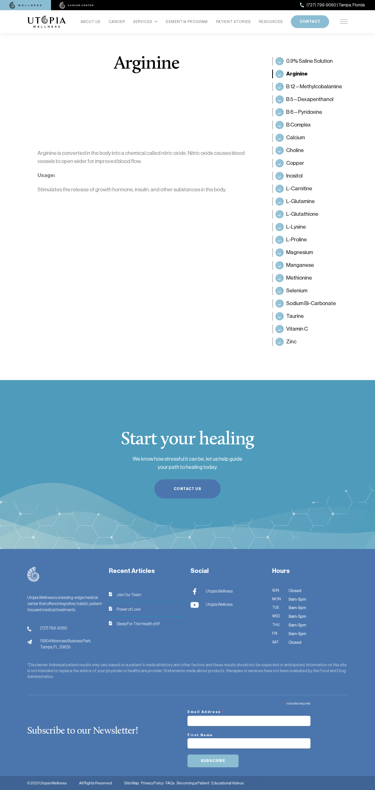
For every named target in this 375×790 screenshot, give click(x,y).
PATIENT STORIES (233, 22)
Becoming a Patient (193, 783)
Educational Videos (227, 783)
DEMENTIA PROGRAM (187, 22)
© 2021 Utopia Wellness (47, 783)
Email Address (206, 712)
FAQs (170, 783)
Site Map (131, 783)
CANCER (117, 22)
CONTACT (310, 21)
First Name (200, 735)
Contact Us (187, 489)
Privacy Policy (152, 783)
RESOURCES (271, 22)
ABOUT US (91, 22)
